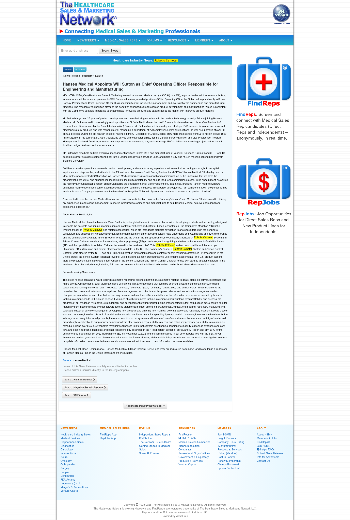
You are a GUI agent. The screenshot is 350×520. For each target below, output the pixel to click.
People (65, 472)
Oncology (66, 461)
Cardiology (67, 449)
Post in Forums (227, 457)
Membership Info (266, 438)
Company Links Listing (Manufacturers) (231, 444)
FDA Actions (68, 479)
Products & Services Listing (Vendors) (230, 451)
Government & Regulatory (193, 457)
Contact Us (263, 461)
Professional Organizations (194, 453)
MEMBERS (203, 40)
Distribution (67, 476)
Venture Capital (69, 490)
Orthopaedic (68, 464)
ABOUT (224, 40)
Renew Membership (229, 461)
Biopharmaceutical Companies (189, 447)
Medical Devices (70, 438)
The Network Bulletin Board (155, 442)
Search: (78, 379)
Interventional (68, 453)
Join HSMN (224, 434)
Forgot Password (227, 438)
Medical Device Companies (194, 442)
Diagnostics (67, 446)
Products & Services (190, 461)
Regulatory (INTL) (71, 483)
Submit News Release (270, 453)
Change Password (228, 464)
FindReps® (185, 434)
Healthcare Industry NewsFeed (144, 406)
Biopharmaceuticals (72, 442)
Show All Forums (149, 453)
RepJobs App (108, 438)
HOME (67, 40)
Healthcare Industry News (76, 434)
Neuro (64, 457)
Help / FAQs (188, 438)
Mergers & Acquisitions (74, 487)
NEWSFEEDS (87, 40)
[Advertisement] (194, 15)
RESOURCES (177, 40)
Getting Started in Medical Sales (154, 447)
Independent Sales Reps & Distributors (155, 436)
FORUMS (153, 40)
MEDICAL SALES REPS (121, 40)
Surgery (65, 468)
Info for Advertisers (268, 457)
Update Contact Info (229, 468)
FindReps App (108, 434)
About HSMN (264, 434)
